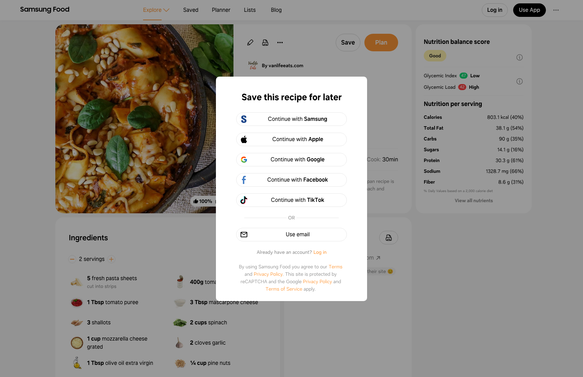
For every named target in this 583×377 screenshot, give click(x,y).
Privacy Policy (268, 274)
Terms (335, 267)
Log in (320, 252)
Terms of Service (284, 289)
